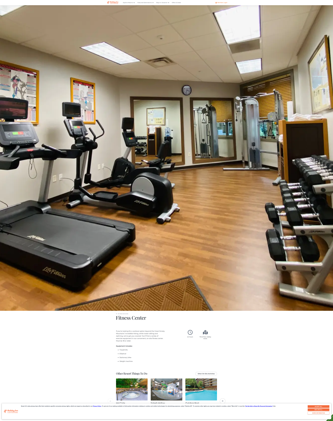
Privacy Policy (97, 406)
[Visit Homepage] (114, 3)
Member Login (222, 2)
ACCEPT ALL (318, 406)
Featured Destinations (144, 2)
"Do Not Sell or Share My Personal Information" (259, 406)
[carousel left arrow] (110, 401)
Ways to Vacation (161, 2)
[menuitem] (130, 3)
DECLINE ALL (319, 409)
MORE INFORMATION (318, 413)
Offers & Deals (176, 2)
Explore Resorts (128, 2)
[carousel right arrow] (222, 401)
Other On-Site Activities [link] (206, 374)
